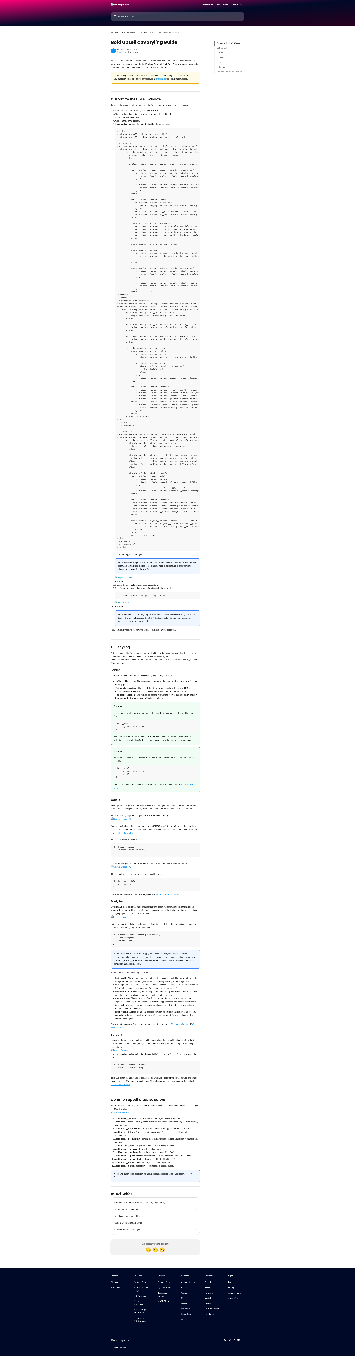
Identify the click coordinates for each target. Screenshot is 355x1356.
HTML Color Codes (124, 833)
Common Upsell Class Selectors (229, 72)
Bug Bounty (209, 1314)
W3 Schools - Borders (120, 1084)
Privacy (231, 1287)
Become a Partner (165, 1282)
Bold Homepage (206, 4)
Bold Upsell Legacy (146, 32)
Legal (230, 1282)
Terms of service (234, 1293)
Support (208, 1287)
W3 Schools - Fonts (178, 1024)
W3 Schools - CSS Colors (167, 894)
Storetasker (161, 79)
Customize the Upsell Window (229, 43)
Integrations (186, 1314)
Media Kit (209, 1298)
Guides (184, 1287)
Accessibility (233, 1298)
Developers (185, 1309)
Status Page (237, 4)
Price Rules (115, 1287)
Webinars (184, 1293)
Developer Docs (222, 4)
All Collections (117, 32)
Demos (184, 1319)
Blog (183, 1298)
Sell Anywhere (140, 1296)
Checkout (114, 1282)
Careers (208, 1303)
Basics (221, 53)
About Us (208, 1282)
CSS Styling (222, 48)
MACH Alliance (164, 1301)
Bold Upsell (130, 32)
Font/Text (222, 62)
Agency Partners (164, 1287)
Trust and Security (212, 1309)
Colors (221, 57)
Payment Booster (141, 1282)
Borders (222, 67)
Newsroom (209, 1293)
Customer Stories (188, 1282)
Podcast (184, 1303)
